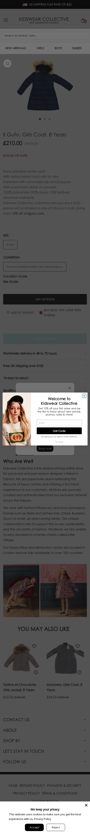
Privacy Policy (42, 819)
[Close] (86, 805)
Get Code (59, 430)
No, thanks (59, 442)
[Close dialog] (84, 396)
